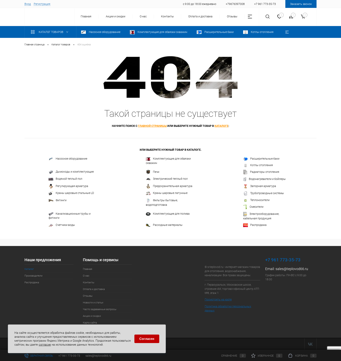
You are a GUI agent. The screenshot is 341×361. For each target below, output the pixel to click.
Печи (156, 171)
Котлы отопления (261, 165)
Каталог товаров (51, 32)
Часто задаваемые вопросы (99, 309)
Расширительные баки (264, 158)
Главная (86, 16)
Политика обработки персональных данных (228, 308)
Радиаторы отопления (264, 171)
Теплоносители (260, 200)
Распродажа (258, 224)
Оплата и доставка (200, 16)
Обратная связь (41, 355)
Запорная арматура (263, 186)
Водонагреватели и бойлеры (267, 178)
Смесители (256, 206)
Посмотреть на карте (218, 299)
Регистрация (42, 4)
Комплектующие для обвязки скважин (168, 161)
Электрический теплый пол (170, 178)
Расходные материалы (168, 224)
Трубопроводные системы (267, 193)
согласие (45, 344)
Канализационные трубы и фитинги (70, 215)
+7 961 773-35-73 (69, 355)
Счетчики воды (65, 224)
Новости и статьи (93, 302)
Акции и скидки (115, 16)
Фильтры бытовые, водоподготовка (162, 202)
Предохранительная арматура (172, 186)
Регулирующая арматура (72, 186)
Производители (33, 275)
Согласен (146, 338)
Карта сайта (90, 322)
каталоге (221, 125)
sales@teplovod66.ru (291, 269)
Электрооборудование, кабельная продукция (261, 216)
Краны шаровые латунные (170, 193)
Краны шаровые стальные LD (75, 193)
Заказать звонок (301, 4)
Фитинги (61, 200)
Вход (27, 4)
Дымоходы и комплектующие (75, 171)
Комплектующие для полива (171, 213)
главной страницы (152, 125)
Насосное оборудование (71, 158)
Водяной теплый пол (69, 178)
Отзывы (232, 16)
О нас (143, 16)
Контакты (167, 16)
